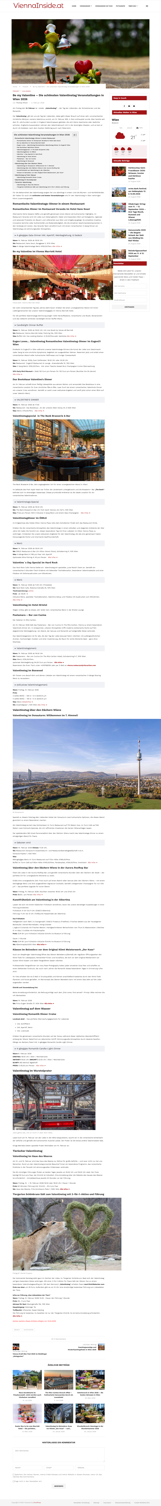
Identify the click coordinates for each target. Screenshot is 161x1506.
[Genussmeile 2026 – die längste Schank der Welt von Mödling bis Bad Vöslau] (119, 233)
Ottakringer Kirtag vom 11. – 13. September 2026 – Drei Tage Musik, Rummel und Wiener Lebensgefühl (137, 212)
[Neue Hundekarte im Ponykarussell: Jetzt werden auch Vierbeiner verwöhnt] (27, 1379)
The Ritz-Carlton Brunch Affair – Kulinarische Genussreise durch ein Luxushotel (58, 1395)
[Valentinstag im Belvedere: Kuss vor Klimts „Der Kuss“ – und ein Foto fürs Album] (58, 1413)
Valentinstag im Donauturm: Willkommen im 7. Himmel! (35, 166)
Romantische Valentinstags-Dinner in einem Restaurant (35, 138)
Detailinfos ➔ (27, 702)
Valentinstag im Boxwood (25, 161)
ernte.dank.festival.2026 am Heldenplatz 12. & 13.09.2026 (137, 191)
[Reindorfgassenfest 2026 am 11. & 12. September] (119, 254)
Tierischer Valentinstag (23, 182)
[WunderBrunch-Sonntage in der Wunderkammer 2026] (90, 1413)
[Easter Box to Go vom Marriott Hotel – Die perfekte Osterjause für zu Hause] (27, 1413)
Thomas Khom (22, 103)
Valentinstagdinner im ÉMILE (26, 152)
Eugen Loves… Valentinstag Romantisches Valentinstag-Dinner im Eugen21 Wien (43, 145)
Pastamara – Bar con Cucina (26, 159)
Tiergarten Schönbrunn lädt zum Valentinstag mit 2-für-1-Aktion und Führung (43, 187)
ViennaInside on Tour (103, 6)
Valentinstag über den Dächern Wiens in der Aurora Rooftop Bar (38, 168)
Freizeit (25, 87)
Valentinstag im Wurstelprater (26, 180)
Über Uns (132, 6)
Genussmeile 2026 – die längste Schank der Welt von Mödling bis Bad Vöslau (137, 235)
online (30, 591)
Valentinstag (28, 1330)
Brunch (17, 1330)
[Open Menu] (147, 6)
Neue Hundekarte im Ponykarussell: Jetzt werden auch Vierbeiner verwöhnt (27, 1395)
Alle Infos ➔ (57, 246)
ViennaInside (85, 6)
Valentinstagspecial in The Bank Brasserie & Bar (33, 149)
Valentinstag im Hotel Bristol (26, 156)
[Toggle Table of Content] (73, 135)
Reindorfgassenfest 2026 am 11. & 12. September (137, 253)
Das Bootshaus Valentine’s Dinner (28, 147)
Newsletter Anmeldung (81, 1503)
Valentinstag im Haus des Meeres (28, 185)
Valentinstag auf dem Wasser (25, 175)
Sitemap (96, 1503)
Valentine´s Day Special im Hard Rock (29, 154)
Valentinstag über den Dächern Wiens (28, 163)
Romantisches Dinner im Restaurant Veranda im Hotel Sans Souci (39, 140)
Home (74, 6)
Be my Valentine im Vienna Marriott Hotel (31, 143)
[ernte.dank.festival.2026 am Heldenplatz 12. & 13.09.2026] (119, 192)
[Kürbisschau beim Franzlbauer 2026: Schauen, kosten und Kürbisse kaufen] (119, 171)
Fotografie (120, 6)
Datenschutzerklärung (122, 1503)
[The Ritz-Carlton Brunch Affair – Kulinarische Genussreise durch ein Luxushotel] (58, 1379)
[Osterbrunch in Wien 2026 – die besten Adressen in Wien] (90, 1379)
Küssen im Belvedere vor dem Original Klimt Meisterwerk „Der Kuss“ (40, 172)
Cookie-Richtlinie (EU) (141, 1503)
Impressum (107, 1503)
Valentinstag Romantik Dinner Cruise (29, 177)
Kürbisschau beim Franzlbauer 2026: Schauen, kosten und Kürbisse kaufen (136, 173)
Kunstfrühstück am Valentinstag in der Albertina (33, 170)
